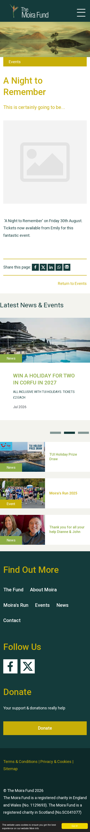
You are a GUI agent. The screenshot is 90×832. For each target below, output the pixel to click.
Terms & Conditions (20, 761)
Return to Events (72, 283)
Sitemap (10, 768)
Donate (45, 728)
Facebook (10, 666)
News (62, 605)
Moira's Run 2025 (63, 493)
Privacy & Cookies (55, 761)
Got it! (75, 825)
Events (42, 605)
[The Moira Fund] (22, 11)
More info (34, 828)
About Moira (43, 589)
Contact (12, 620)
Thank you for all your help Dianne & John (67, 529)
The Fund (13, 589)
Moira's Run (15, 605)
